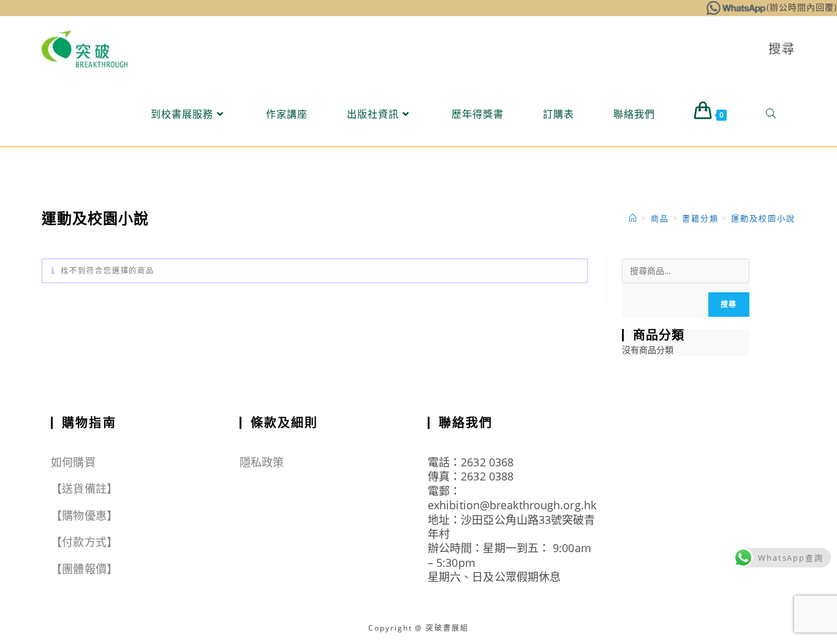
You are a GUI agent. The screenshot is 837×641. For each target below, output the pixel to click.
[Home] (633, 218)
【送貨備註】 (84, 488)
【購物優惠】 (84, 515)
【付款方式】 (84, 541)
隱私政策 (262, 462)
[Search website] (770, 114)
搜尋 (729, 304)
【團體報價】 (84, 568)
